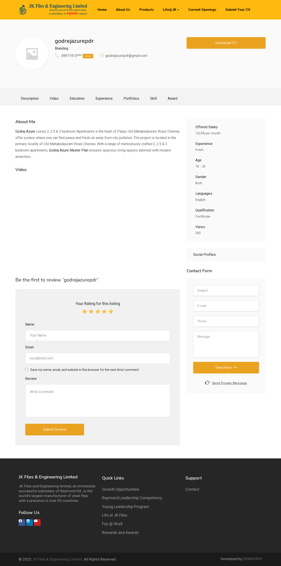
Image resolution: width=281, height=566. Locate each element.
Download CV (226, 42)
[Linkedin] (29, 522)
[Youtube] (37, 522)
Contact (192, 489)
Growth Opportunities (120, 489)
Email (29, 347)
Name (29, 324)
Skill (153, 98)
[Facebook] (22, 522)
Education (77, 98)
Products (146, 10)
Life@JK (170, 10)
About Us (123, 10)
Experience (104, 98)
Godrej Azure (25, 131)
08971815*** (76, 56)
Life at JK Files (114, 515)
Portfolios (131, 98)
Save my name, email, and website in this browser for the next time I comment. (84, 369)
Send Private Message (229, 383)
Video (54, 98)
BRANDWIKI (252, 559)
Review (31, 379)
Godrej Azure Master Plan (68, 150)
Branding (61, 48)
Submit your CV (237, 10)
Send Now (223, 367)
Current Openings (202, 10)
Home (102, 10)
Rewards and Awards (120, 532)
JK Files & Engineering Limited (57, 559)
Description (30, 98)
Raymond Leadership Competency (132, 498)
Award (172, 98)
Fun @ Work (112, 523)
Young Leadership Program (125, 506)
